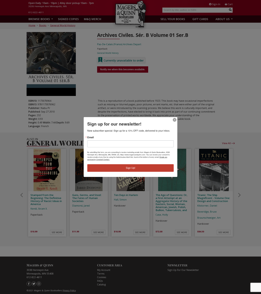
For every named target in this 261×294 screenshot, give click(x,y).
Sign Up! (130, 168)
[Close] (174, 120)
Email (90, 137)
